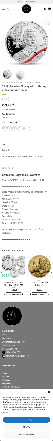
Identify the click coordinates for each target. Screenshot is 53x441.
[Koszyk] (49, 9)
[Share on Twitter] (14, 128)
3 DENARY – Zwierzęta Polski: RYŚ (39, 283)
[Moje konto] (45, 9)
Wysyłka (5, 376)
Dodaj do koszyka (14, 294)
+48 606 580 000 (12, 352)
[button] (49, 392)
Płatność (6, 380)
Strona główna (8, 82)
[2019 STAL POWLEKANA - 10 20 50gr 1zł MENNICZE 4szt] (13, 266)
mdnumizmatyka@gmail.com (17, 356)
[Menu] (3, 8)
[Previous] (6, 43)
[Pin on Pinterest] (24, 128)
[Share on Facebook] (9, 128)
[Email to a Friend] (19, 128)
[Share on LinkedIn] (29, 128)
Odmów (26, 427)
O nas (4, 373)
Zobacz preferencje (26, 434)
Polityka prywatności (11, 387)
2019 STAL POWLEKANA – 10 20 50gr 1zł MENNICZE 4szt (13, 284)
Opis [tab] (4, 144)
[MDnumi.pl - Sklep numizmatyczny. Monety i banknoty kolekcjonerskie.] (27, 9)
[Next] (46, 43)
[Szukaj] (8, 8)
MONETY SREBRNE (33, 82)
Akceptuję (26, 419)
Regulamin (6, 383)
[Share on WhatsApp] (4, 128)
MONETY (21, 82)
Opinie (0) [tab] (6, 150)
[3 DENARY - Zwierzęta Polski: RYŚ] (39, 266)
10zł (44, 82)
